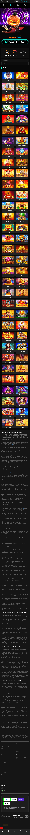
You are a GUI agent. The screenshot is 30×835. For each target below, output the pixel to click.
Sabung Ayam (4, 782)
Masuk (17, 1)
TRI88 (12, 444)
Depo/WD (14, 833)
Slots (2, 760)
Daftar (23, 1)
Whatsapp (5, 790)
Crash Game (3, 772)
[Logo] (5, 1)
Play (19, 38)
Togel (2, 767)
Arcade (2, 774)
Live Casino (3, 762)
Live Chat (20, 833)
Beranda (3, 833)
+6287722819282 (22, 757)
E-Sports (2, 779)
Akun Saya (26, 833)
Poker (2, 777)
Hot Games (3, 757)
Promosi (17, 746)
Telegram (5, 788)
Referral (17, 751)
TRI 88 (23, 508)
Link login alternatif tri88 (6, 472)
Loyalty (17, 749)
